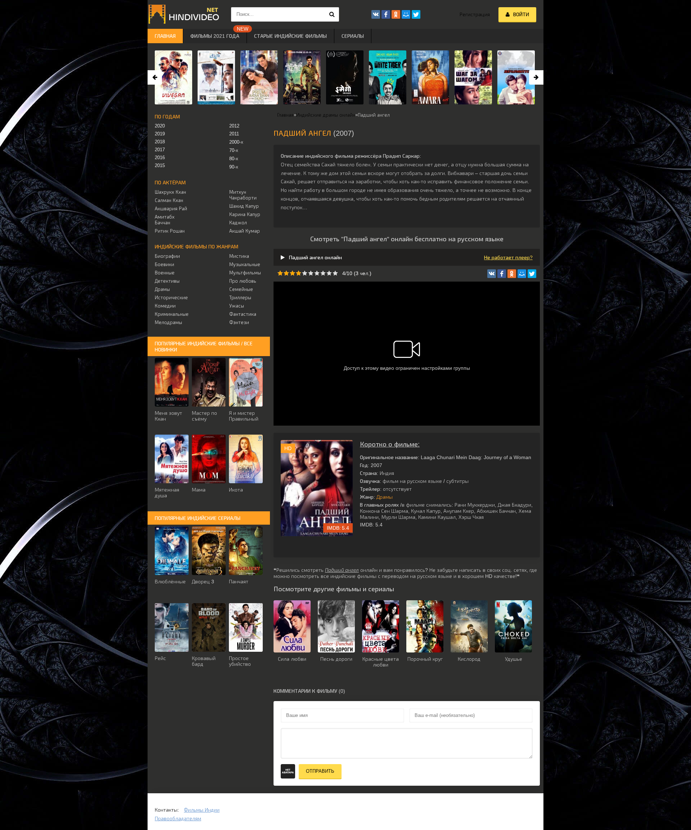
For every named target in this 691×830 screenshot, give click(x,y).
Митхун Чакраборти (243, 195)
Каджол (238, 222)
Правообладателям (178, 818)
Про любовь (242, 281)
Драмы (384, 497)
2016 (160, 157)
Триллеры (240, 297)
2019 (160, 133)
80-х (233, 158)
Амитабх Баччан (165, 219)
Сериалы (353, 36)
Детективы (167, 281)
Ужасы (236, 306)
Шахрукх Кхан (170, 192)
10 (335, 273)
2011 (234, 133)
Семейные (241, 289)
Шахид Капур (244, 206)
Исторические (171, 297)
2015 (160, 165)
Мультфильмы (245, 272)
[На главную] (184, 14)
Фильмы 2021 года (214, 36)
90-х (233, 167)
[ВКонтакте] (491, 273)
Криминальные (171, 314)
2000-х (236, 142)
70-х (233, 150)
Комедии (165, 306)
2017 (160, 149)
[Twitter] (532, 273)
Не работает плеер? (508, 257)
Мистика (239, 256)
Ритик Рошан (170, 231)
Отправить (320, 771)
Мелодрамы (168, 322)
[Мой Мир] (522, 273)
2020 (160, 126)
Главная (165, 36)
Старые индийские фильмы (290, 36)
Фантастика (242, 314)
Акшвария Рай (171, 208)
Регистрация (475, 14)
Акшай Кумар (244, 231)
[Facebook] (501, 273)
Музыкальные (244, 264)
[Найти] (332, 14)
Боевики (164, 264)
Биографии (167, 256)
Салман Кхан (169, 200)
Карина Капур (244, 214)
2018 (160, 141)
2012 (234, 126)
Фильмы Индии (202, 810)
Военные (165, 272)
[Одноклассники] (511, 273)
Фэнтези (239, 322)
